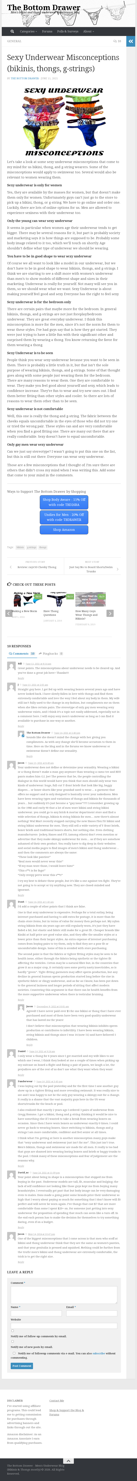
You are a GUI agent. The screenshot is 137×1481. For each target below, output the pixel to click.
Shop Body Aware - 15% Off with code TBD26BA (64, 502)
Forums (47, 31)
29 (103, 596)
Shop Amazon (64, 530)
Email (71, 1307)
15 (71, 596)
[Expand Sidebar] (130, 41)
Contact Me (56, 1400)
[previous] (8, 613)
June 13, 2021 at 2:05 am (35, 684)
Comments (23, 653)
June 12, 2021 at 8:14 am (38, 663)
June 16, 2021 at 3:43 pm (49, 1081)
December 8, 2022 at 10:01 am (53, 1006)
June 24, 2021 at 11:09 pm (46, 1172)
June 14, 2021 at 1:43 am (41, 902)
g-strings (31, 547)
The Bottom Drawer (43, 7)
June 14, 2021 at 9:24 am (42, 1051)
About (87, 31)
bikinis (20, 547)
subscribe (99, 1353)
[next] (110, 613)
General (14, 41)
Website (16, 1319)
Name (15, 1307)
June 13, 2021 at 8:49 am (41, 763)
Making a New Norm (24, 611)
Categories (27, 31)
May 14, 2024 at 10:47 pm (41, 1234)
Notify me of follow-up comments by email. (39, 1336)
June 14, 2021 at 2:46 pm (67, 733)
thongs (42, 547)
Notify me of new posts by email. (32, 1347)
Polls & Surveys (67, 31)
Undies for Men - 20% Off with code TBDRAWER (64, 517)
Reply (21, 678)
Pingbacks (52, 653)
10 (119, 41)
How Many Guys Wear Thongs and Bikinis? (86, 615)
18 (39, 596)
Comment (18, 1282)
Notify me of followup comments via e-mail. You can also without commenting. (63, 1355)
